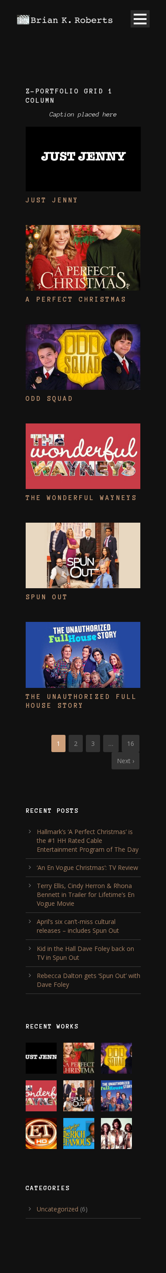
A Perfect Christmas (76, 299)
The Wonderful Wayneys (81, 497)
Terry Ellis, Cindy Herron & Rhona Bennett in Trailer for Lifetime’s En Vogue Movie (86, 894)
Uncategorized (57, 1209)
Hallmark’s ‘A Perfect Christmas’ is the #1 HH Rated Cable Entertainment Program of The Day (88, 840)
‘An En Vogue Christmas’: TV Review (87, 867)
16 (130, 743)
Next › (125, 761)
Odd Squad (49, 398)
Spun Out (47, 597)
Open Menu (140, 18)
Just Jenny (52, 200)
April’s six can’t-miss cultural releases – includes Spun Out (78, 926)
